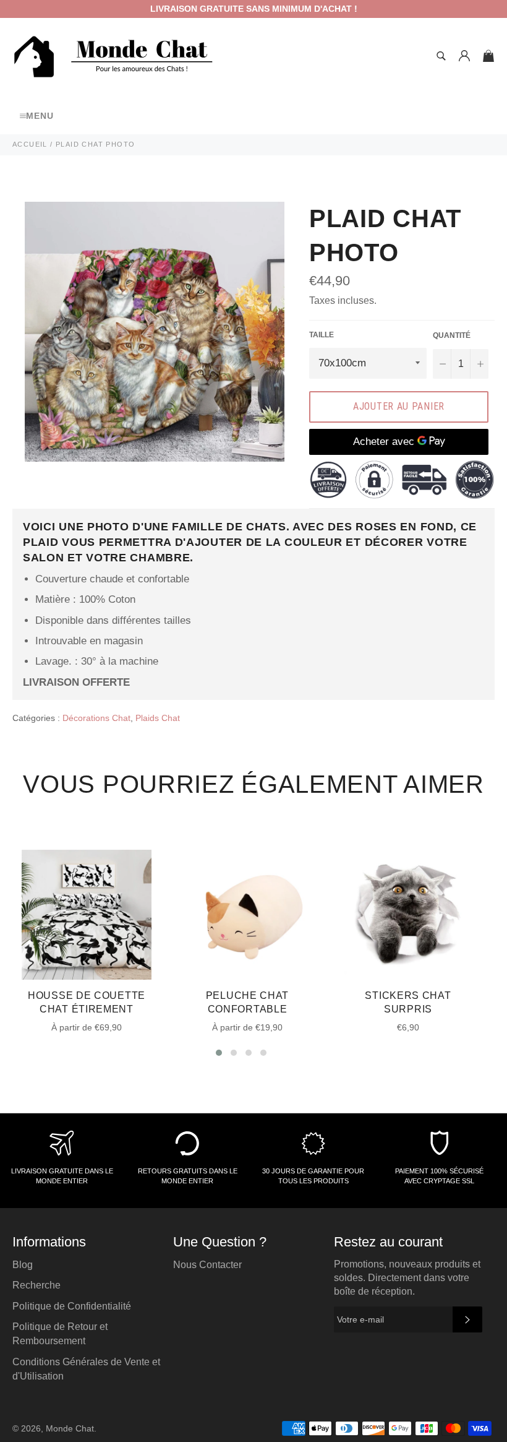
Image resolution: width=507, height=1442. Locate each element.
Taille (321, 334)
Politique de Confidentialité (71, 1306)
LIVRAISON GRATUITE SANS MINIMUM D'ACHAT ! (253, 9)
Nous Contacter (207, 1264)
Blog (22, 1264)
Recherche (36, 1285)
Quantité (452, 335)
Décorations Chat (96, 718)
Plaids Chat (157, 718)
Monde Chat (70, 1428)
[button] (218, 1053)
